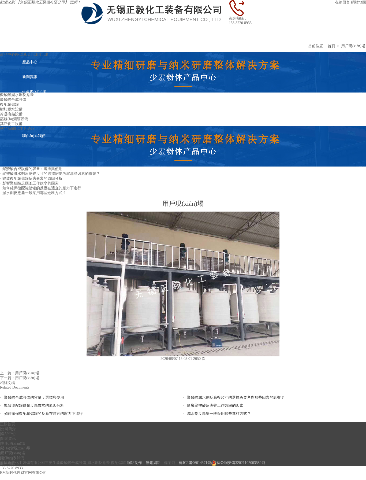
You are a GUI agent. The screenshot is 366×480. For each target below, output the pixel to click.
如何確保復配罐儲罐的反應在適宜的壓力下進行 (43, 414)
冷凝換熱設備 (11, 114)
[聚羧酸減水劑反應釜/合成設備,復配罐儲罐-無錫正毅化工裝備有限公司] (155, 2)
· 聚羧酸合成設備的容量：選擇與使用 (31, 169)
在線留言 (342, 2)
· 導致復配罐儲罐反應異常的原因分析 (31, 178)
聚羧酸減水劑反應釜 (17, 95)
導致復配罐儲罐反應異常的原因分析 (34, 406)
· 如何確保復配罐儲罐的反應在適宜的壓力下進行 (40, 188)
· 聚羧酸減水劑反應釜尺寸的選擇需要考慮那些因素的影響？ (50, 174)
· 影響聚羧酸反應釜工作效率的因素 (29, 183)
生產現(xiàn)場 (34, 92)
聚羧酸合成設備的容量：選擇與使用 (34, 398)
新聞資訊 (29, 77)
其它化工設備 (11, 124)
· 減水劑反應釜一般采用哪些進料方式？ (33, 193)
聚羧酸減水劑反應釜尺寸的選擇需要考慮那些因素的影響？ (236, 398)
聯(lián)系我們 (34, 136)
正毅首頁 (236, 33)
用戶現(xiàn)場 (34, 121)
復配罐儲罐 (9, 104)
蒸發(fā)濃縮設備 (14, 119)
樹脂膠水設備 (11, 109)
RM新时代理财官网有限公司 (23, 473)
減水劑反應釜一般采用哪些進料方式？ (219, 414)
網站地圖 (358, 2)
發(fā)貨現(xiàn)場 (37, 106)
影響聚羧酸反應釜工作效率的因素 (215, 406)
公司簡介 (29, 47)
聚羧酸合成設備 (13, 100)
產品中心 (29, 62)
